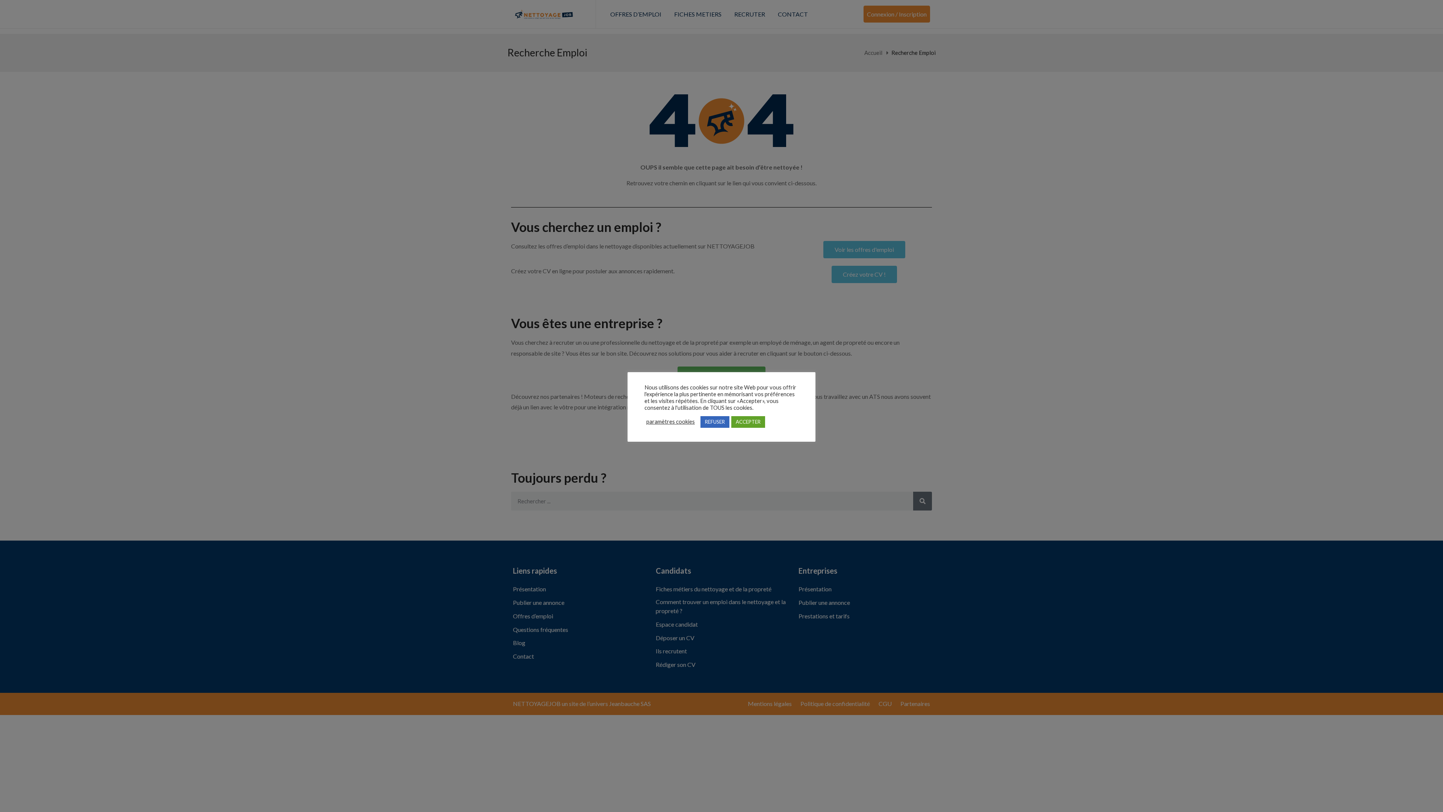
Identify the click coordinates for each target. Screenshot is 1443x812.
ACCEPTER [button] (748, 422)
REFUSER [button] (715, 422)
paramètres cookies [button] (670, 421)
